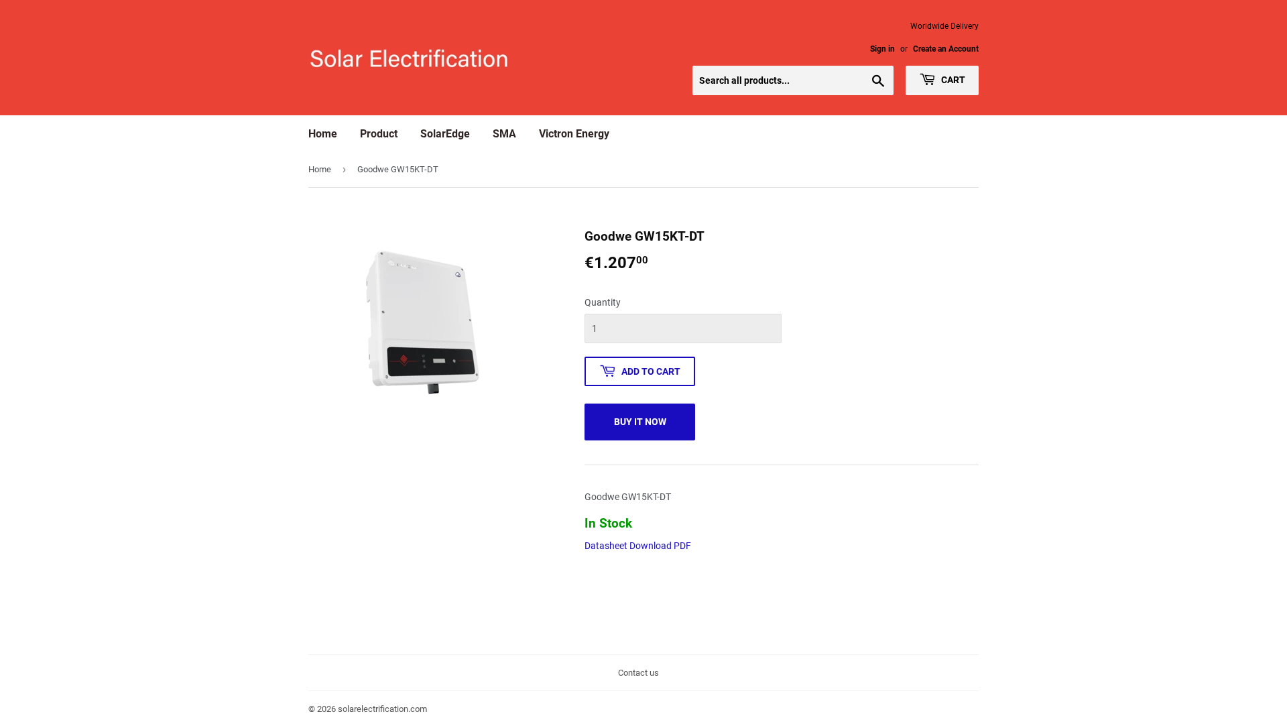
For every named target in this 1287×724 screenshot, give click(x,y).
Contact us (638, 673)
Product (378, 133)
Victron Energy (574, 133)
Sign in (882, 49)
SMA (504, 133)
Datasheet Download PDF (638, 545)
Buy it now (640, 421)
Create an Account (946, 49)
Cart (952, 79)
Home (322, 133)
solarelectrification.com (382, 709)
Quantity (603, 302)
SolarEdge (445, 133)
